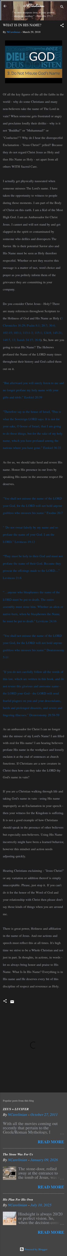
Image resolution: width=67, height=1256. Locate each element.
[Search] (62, 7)
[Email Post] (12, 1003)
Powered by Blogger (35, 1249)
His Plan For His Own (18, 1199)
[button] (62, 26)
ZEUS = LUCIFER (16, 1109)
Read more (51, 1141)
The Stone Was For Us (18, 1154)
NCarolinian (33, 6)
